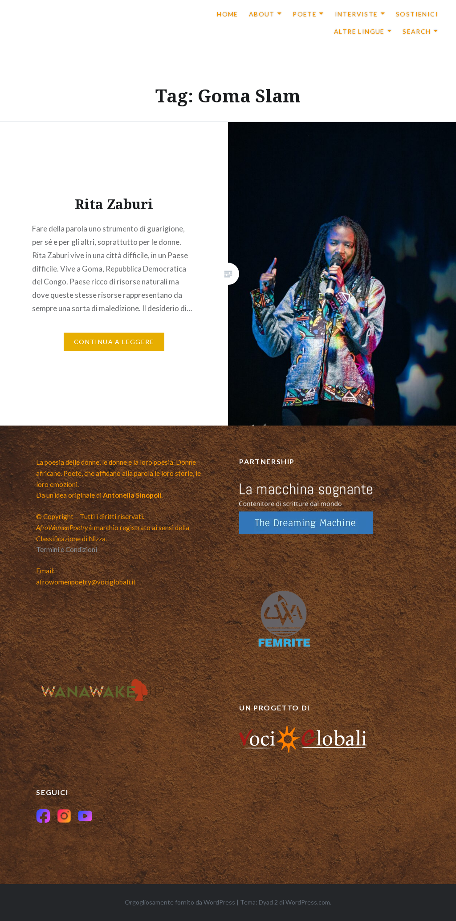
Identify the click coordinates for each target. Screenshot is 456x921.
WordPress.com (307, 902)
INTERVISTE (356, 14)
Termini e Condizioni (66, 549)
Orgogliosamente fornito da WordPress (180, 902)
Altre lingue (359, 31)
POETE (305, 14)
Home (227, 14)
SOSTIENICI (417, 14)
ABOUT (262, 14)
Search (417, 31)
